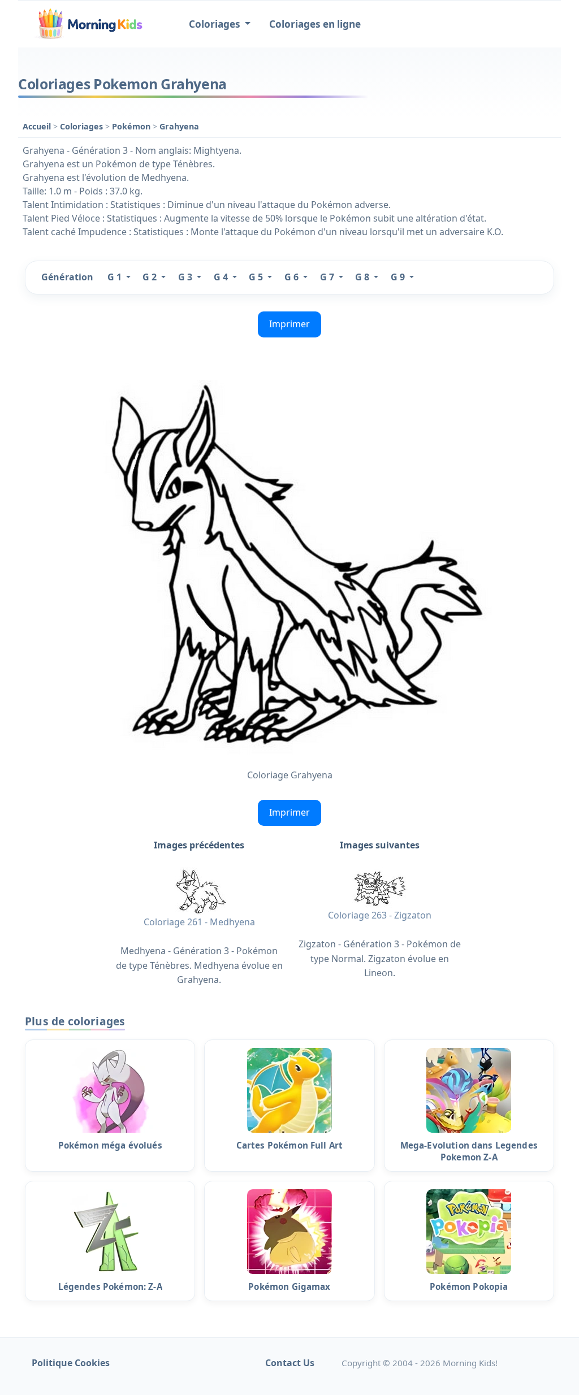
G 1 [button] (115, 277)
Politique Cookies (71, 1363)
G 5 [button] (257, 277)
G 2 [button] (150, 277)
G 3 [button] (186, 277)
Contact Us (289, 1363)
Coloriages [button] (216, 24)
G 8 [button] (363, 277)
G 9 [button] (399, 277)
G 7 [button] (328, 277)
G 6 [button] (292, 277)
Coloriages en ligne (315, 24)
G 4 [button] (222, 277)
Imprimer (289, 324)
